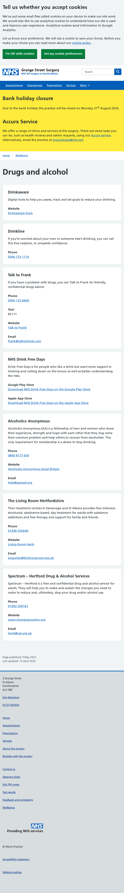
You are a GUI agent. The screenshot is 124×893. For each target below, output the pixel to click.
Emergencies (34, 85)
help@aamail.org (20, 482)
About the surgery (14, 748)
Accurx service (101, 135)
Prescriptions (54, 85)
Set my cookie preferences (63, 53)
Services (71, 85)
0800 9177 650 (18, 455)
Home (6, 155)
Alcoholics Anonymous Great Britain (34, 469)
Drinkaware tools (20, 213)
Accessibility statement (16, 859)
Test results (9, 792)
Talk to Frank (17, 327)
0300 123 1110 (18, 257)
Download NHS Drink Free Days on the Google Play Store (49, 389)
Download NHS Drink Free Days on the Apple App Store (48, 403)
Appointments (14, 85)
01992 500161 (18, 606)
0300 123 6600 (18, 300)
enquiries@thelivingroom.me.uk (31, 558)
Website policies (12, 872)
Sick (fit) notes (11, 784)
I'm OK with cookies (19, 53)
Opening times (11, 777)
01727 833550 (11, 705)
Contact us (9, 769)
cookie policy (81, 43)
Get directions (11, 697)
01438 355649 (18, 531)
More (84, 85)
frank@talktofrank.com (24, 341)
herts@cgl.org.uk (20, 633)
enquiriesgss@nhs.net (68, 140)
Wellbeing (22, 155)
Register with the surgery (17, 756)
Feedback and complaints (18, 800)
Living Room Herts (21, 544)
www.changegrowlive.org (27, 620)
